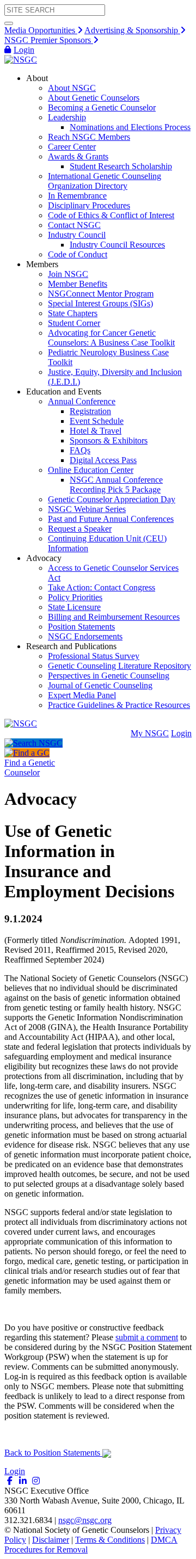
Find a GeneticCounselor (29, 767)
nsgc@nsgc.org (85, 1520)
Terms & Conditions (110, 1539)
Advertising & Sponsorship (132, 30)
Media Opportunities (40, 30)
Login (24, 49)
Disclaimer (50, 1539)
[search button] (8, 23)
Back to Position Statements (53, 1452)
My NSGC (150, 733)
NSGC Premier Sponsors (48, 40)
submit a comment (146, 1337)
